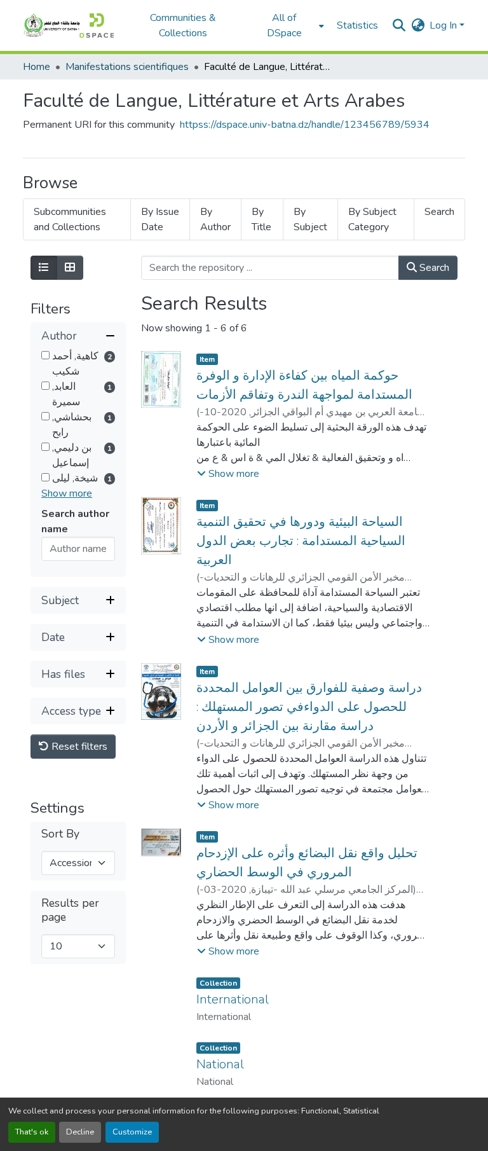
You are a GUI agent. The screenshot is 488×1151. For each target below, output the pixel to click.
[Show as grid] (70, 268)
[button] (68, 25)
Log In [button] (444, 25)
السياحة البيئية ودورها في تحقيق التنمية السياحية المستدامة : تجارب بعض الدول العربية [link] (300, 541)
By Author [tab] (215, 219)
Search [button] (433, 268)
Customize (132, 1132)
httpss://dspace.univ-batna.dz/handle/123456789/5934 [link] (305, 125)
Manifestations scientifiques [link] (127, 67)
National (220, 1064)
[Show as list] (43, 268)
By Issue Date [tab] (160, 219)
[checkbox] (45, 355)
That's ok (31, 1132)
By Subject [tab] (310, 219)
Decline (80, 1132)
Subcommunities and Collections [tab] (70, 219)
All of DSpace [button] (284, 25)
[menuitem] (288, 25)
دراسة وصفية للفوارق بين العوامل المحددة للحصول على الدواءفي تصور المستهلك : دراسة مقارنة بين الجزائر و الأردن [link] (309, 706)
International (232, 999)
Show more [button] (66, 493)
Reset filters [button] (78, 747)
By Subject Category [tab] (372, 219)
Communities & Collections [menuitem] (183, 25)
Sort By (60, 834)
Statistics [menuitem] (357, 25)
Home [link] (36, 67)
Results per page (70, 910)
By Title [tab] (261, 219)
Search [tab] (439, 212)
